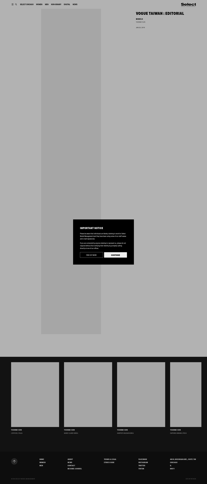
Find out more (91, 255)
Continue (115, 255)
